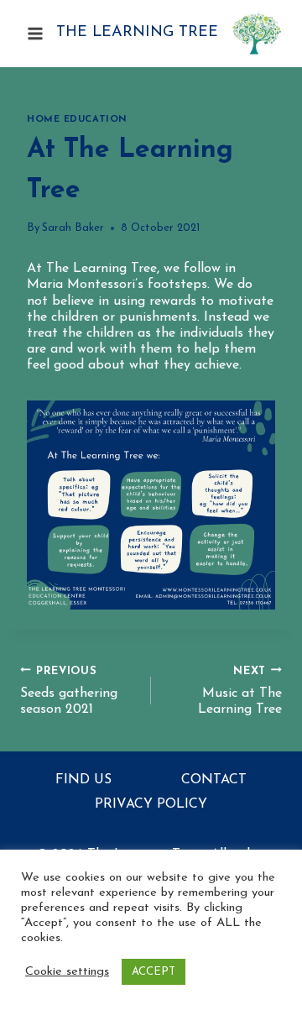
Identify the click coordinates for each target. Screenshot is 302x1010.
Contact (214, 780)
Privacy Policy (151, 804)
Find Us (83, 780)
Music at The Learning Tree (240, 691)
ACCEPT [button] (153, 971)
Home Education (77, 119)
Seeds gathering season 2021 (68, 691)
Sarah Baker (73, 227)
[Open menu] (35, 33)
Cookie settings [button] (67, 972)
